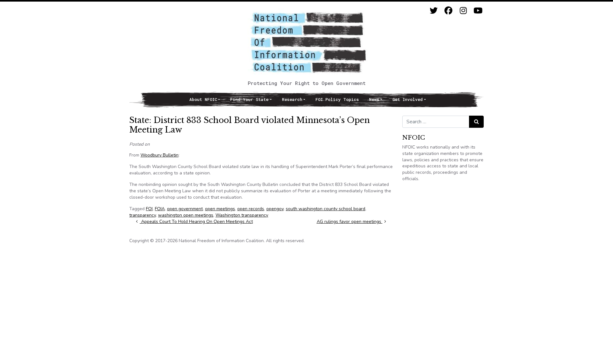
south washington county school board (325, 209)
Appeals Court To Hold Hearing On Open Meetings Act (196, 221)
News (374, 99)
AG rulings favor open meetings (349, 221)
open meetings (220, 209)
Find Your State (249, 99)
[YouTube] (478, 11)
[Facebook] (448, 11)
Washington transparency (242, 215)
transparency (142, 215)
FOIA (160, 209)
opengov (275, 209)
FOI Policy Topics (337, 99)
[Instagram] (463, 11)
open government (185, 209)
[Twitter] (434, 11)
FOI (149, 209)
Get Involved (407, 99)
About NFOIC (203, 99)
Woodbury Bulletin (159, 155)
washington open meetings (185, 215)
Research (292, 99)
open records (250, 209)
